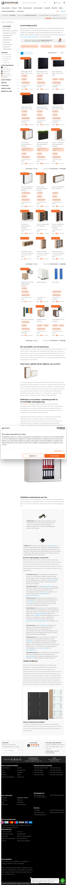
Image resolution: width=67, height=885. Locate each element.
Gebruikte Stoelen (39, 774)
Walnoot (6, 73)
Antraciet (6, 71)
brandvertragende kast (32, 595)
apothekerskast (30, 656)
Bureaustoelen (27, 8)
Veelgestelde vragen (7, 834)
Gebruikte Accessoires (56, 772)
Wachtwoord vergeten (23, 841)
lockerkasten (53, 545)
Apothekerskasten (7, 35)
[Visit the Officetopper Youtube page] (14, 759)
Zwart (5, 67)
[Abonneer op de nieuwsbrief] (19, 750)
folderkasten (29, 641)
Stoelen (3, 772)
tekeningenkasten (41, 621)
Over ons (19, 831)
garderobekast (44, 593)
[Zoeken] (45, 2)
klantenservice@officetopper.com (33, 761)
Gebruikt (63, 11)
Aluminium (7, 69)
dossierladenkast (41, 613)
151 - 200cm (7, 58)
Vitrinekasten (6, 42)
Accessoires (20, 11)
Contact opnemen (6, 831)
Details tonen (58, 451)
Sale (57, 11)
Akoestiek (47, 8)
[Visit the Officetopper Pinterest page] (20, 759)
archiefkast (37, 615)
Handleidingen (21, 834)
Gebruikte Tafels (38, 772)
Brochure (4, 800)
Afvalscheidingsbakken (8, 11)
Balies (61, 8)
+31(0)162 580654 (34, 759)
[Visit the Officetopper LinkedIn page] (17, 759)
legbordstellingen (31, 650)
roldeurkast (26, 404)
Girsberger (20, 802)
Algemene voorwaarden (8, 838)
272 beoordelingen (61, 18)
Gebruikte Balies (38, 770)
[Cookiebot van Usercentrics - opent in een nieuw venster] (58, 428)
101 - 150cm (7, 56)
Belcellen (54, 8)
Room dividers (6, 28)
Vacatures (4, 797)
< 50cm (5, 60)
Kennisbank (4, 836)
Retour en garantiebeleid (24, 836)
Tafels (20, 8)
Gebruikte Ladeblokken (56, 774)
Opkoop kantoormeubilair (57, 812)
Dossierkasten (6, 46)
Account (3, 841)
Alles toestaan (55, 456)
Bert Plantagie (21, 804)
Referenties (4, 804)
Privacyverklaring (22, 838)
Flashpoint (63, 883)
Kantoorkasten (5, 8)
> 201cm (6, 62)
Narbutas (19, 800)
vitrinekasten (46, 648)
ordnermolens (30, 621)
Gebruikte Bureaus (55, 768)
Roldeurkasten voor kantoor (10, 30)
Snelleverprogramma (40, 814)
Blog (2, 802)
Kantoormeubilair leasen (57, 810)
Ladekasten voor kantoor (9, 33)
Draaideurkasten (7, 49)
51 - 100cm (7, 54)
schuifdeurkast (53, 580)
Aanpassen (32, 456)
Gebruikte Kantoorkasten (41, 768)
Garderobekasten (7, 39)
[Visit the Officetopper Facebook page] (11, 759)
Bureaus (14, 8)
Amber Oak (7, 75)
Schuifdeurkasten (7, 44)
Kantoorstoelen (38, 8)
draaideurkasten (47, 586)
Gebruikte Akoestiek (55, 770)
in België (32, 168)
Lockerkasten (6, 37)
